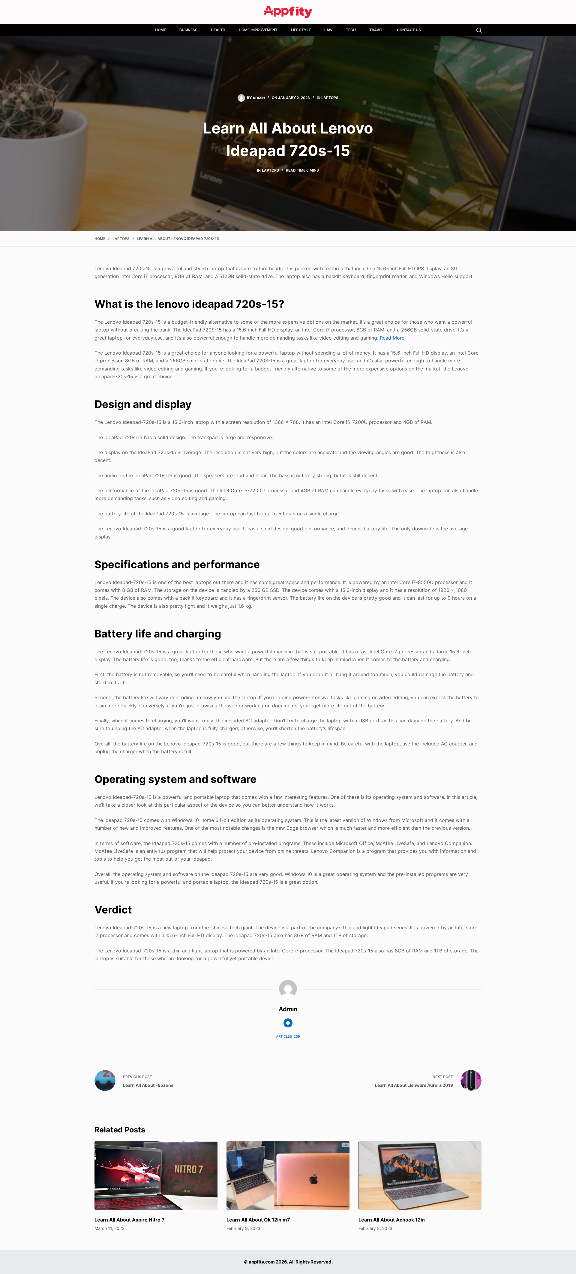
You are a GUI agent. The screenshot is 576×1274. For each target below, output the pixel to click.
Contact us (409, 30)
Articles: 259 (288, 1036)
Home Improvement (258, 30)
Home (160, 30)
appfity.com (262, 1262)
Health (218, 30)
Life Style (301, 30)
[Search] (479, 30)
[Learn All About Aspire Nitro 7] (156, 1175)
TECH (351, 30)
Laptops (329, 97)
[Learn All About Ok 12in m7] (288, 1175)
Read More (392, 338)
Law (328, 30)
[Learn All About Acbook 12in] (420, 1175)
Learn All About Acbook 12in (391, 1220)
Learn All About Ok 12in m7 (258, 1220)
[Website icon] (288, 1022)
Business (188, 30)
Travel (376, 30)
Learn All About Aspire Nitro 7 (129, 1220)
